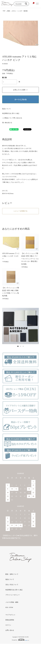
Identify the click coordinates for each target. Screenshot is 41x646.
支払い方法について (11, 584)
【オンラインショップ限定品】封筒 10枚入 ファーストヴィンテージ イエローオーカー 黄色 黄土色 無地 (30, 259)
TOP (4, 11)
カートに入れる (20, 99)
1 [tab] (17, 346)
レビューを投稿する (20, 211)
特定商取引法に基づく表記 (10, 113)
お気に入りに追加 (19, 90)
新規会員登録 (9, 620)
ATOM (11, 607)
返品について (6, 109)
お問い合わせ (9, 630)
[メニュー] (37, 4)
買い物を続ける (7, 122)
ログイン (8, 625)
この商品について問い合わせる (12, 118)
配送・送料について (11, 574)
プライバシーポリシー (12, 595)
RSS (6, 607)
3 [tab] (23, 346)
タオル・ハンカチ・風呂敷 (20, 11)
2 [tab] (20, 346)
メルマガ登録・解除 (11, 602)
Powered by (14, 640)
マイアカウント (10, 615)
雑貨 (8, 11)
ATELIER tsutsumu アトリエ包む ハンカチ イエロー (10, 256)
